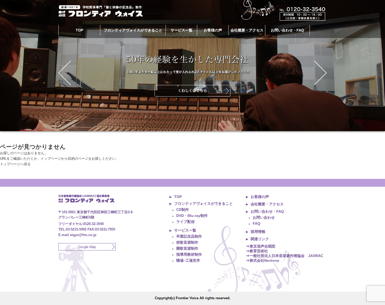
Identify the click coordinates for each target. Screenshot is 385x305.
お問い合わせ (264, 217)
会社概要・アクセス (246, 30)
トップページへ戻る (15, 164)
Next (320, 73)
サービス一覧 (185, 230)
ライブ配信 (185, 222)
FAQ (256, 223)
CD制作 (182, 209)
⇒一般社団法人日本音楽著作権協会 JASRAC (284, 256)
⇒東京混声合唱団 (260, 246)
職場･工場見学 (188, 260)
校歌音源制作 (187, 242)
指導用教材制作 (189, 254)
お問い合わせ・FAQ (287, 30)
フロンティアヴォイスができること (203, 203)
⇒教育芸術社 (257, 251)
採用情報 (258, 231)
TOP (79, 30)
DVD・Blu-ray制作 (192, 215)
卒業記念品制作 (189, 236)
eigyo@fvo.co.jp (83, 235)
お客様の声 (213, 30)
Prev (64, 73)
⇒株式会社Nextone (262, 260)
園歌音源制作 (187, 248)
